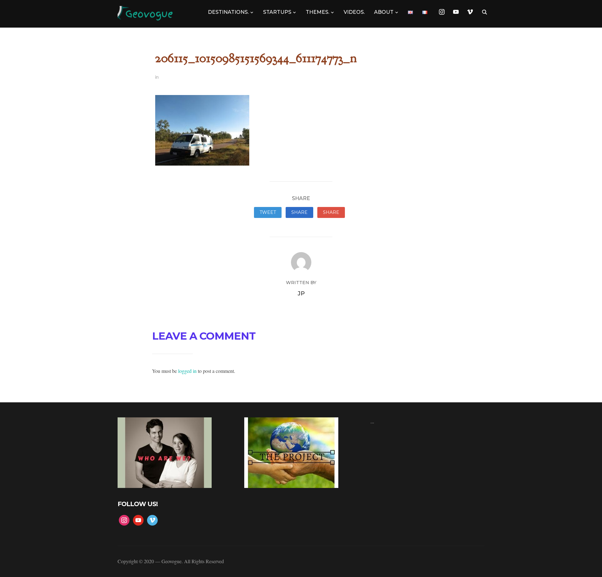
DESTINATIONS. (228, 12)
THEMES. (317, 12)
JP (301, 293)
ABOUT (383, 12)
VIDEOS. (354, 12)
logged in (187, 371)
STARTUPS (277, 12)
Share (299, 212)
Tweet (268, 212)
